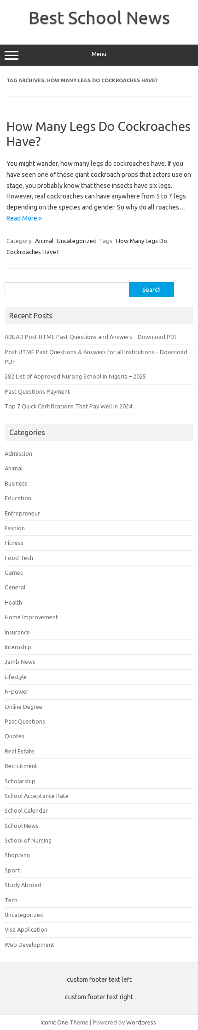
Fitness (14, 542)
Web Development (29, 944)
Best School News (99, 17)
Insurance (17, 632)
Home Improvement (31, 617)
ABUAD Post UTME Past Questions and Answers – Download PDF (91, 337)
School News (22, 825)
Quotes (14, 736)
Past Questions (25, 721)
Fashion (15, 528)
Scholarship (20, 781)
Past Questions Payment (37, 391)
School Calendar (26, 810)
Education (18, 498)
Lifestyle (16, 676)
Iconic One (54, 1022)
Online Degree (23, 706)
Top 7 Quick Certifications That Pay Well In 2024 (68, 406)
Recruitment (21, 766)
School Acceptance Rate (37, 795)
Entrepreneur (22, 513)
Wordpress (141, 1022)
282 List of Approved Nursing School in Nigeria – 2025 (75, 376)
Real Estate (20, 751)
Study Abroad (23, 885)
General (15, 587)
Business (16, 483)
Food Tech (19, 558)
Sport (12, 870)
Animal (44, 241)
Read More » (24, 218)
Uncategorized (77, 241)
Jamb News (20, 661)
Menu (99, 54)
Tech (11, 900)
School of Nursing (28, 840)
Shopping (17, 855)
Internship (18, 647)
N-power (17, 691)
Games (14, 572)
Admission (18, 453)
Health (13, 602)
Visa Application (26, 929)
